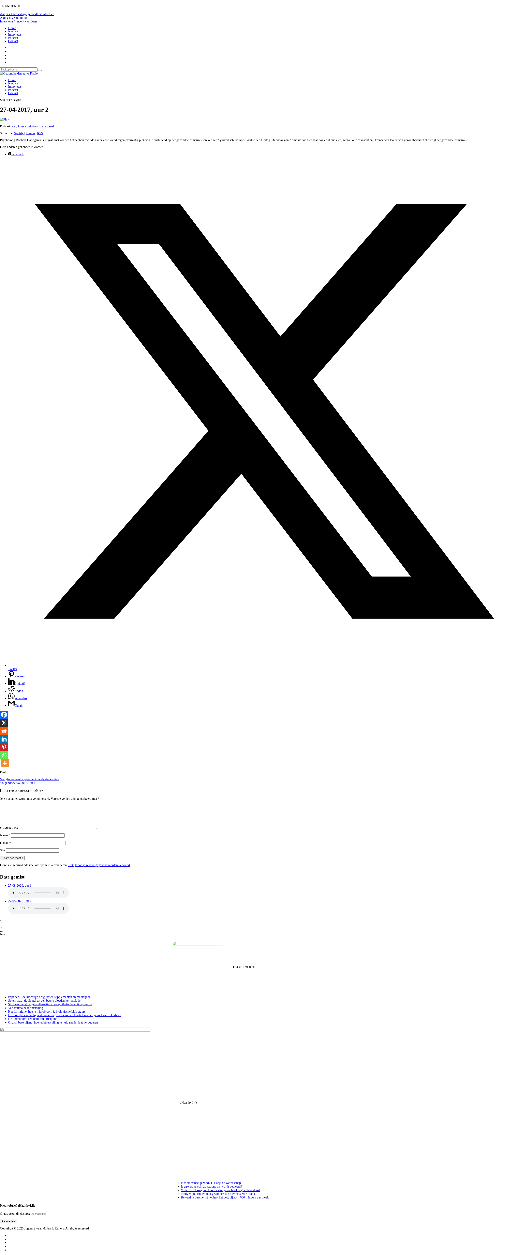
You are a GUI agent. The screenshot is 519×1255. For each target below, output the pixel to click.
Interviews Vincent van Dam (18, 21)
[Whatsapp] (4, 755)
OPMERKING (10, 828)
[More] (5, 763)
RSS (40, 133)
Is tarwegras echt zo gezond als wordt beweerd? (211, 1186)
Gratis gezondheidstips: (15, 1213)
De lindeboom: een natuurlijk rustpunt (32, 1018)
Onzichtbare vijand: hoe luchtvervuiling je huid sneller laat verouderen (53, 1022)
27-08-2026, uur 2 (19, 901)
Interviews (14, 34)
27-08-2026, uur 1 (19, 885)
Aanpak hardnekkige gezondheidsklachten (27, 14)
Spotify (19, 133)
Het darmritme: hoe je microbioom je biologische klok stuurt (46, 1011)
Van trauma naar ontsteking (25, 1008)
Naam (5, 835)
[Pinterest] (4, 747)
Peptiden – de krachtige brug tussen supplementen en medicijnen (49, 997)
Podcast (13, 37)
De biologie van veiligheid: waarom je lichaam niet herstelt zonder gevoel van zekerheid (64, 1015)
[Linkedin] (4, 739)
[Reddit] (4, 731)
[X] (4, 723)
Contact (13, 41)
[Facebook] (4, 715)
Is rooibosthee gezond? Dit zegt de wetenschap (211, 1183)
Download (47, 126)
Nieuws (13, 31)
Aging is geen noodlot (14, 17)
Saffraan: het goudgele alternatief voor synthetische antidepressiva (50, 1004)
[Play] (4, 119)
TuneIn (30, 133)
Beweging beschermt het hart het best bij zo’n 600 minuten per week (225, 1197)
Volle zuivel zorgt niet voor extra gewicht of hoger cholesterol (220, 1190)
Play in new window (25, 126)
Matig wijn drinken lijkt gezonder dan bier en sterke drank (218, 1193)
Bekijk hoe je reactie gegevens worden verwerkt (99, 865)
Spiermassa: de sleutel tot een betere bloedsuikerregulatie (44, 1000)
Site (2, 850)
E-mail (5, 842)
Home (12, 28)
